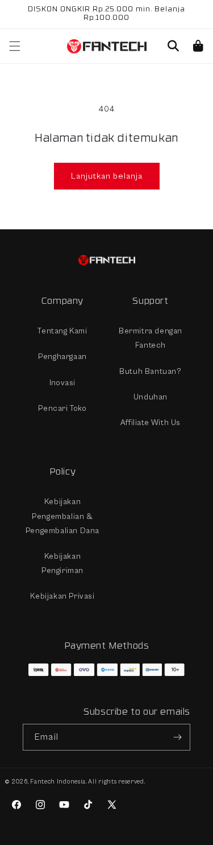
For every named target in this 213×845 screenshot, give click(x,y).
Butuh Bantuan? (150, 371)
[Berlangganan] (177, 737)
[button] (173, 46)
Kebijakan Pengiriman (62, 563)
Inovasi (62, 383)
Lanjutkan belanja (107, 176)
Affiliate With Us (150, 422)
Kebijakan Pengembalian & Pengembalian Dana (62, 516)
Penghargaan (62, 356)
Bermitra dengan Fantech (150, 338)
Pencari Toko (62, 408)
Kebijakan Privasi (62, 596)
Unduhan (150, 397)
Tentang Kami (62, 331)
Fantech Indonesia (58, 781)
